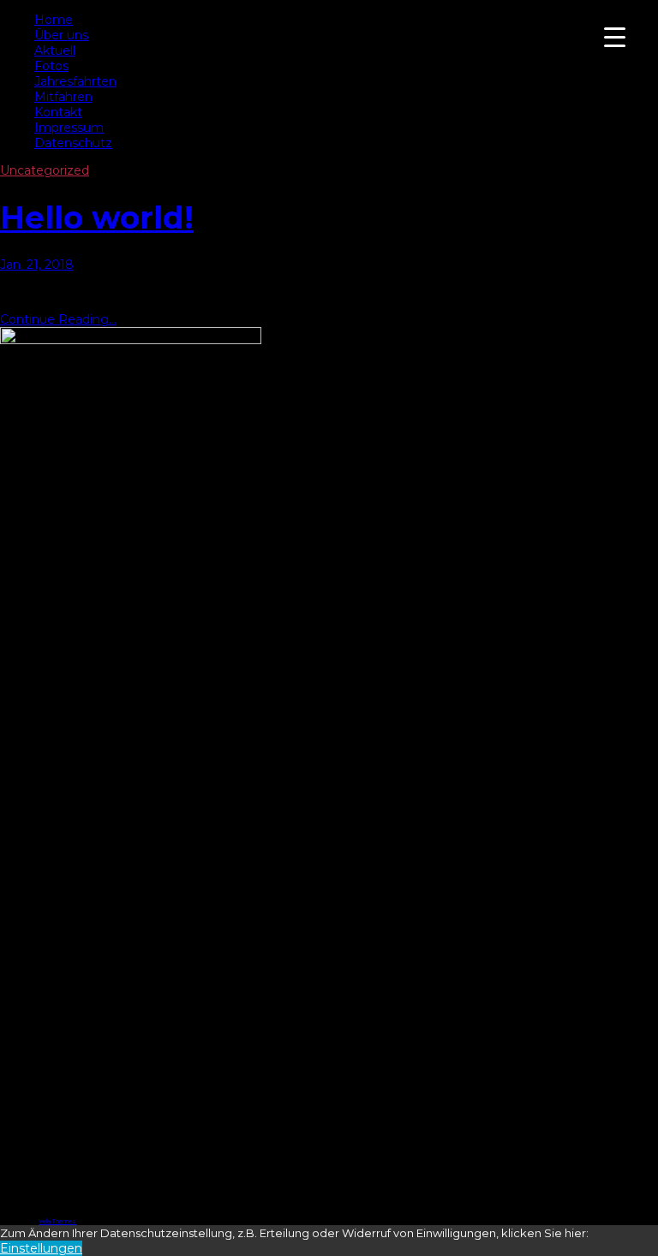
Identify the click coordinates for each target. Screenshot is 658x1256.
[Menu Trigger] (614, 36)
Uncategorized (44, 170)
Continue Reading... (58, 319)
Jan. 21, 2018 (37, 264)
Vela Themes (57, 1221)
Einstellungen (41, 1248)
